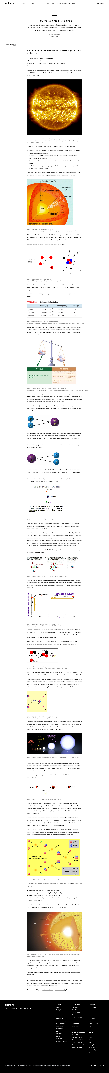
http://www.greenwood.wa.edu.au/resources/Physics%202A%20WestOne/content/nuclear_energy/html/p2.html (58, 390)
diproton (64, 438)
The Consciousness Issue (79, 1045)
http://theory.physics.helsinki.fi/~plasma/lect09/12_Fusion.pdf (44, 626)
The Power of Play (77, 1037)
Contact (91, 1042)
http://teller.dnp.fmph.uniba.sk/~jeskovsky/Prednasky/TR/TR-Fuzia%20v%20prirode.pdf (51, 231)
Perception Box (60, 1038)
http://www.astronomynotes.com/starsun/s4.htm (40, 520)
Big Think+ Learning (94, 1018)
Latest (47, 3)
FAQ (90, 1052)
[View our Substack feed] (100, 1065)
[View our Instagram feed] (98, 1065)
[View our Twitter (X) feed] (92, 1065)
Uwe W (51, 799)
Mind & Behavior (76, 1010)
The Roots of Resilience (78, 1040)
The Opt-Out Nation (77, 1035)
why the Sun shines (38, 237)
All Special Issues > (77, 1047)
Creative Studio (93, 1021)
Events (91, 1026)
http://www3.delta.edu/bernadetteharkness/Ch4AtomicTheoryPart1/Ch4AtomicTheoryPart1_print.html (55, 323)
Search (25, 3)
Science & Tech (76, 1012)
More (73, 3)
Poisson (45, 538)
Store (69, 3)
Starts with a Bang (61, 1021)
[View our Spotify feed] (103, 1065)
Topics (32, 3)
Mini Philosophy (60, 1018)
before (60, 237)
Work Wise (59, 1033)
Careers (91, 1040)
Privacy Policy (93, 1045)
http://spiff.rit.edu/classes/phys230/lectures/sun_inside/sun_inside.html (46, 281)
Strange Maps (59, 1028)
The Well (58, 1036)
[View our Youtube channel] (95, 1065)
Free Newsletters (93, 1010)
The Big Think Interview (62, 1010)
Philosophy (75, 1007)
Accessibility (92, 1050)
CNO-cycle (73, 980)
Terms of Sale (92, 1047)
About (90, 1037)
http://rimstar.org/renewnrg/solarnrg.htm (55, 576)
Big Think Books (60, 1023)
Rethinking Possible (61, 1041)
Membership (92, 1007)
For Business (100, 3)
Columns (58, 3)
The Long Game (60, 1026)
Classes (64, 3)
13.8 (57, 1031)
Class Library (76, 1026)
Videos (52, 3)
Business (74, 1015)
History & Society (77, 1017)
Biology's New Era (77, 1042)
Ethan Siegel (55, 34)
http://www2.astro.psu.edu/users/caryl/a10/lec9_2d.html (42, 718)
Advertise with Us (94, 1023)
